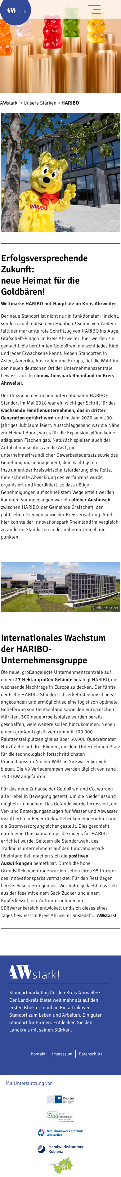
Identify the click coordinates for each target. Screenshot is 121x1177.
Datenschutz (90, 1054)
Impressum (62, 1054)
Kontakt (38, 1054)
